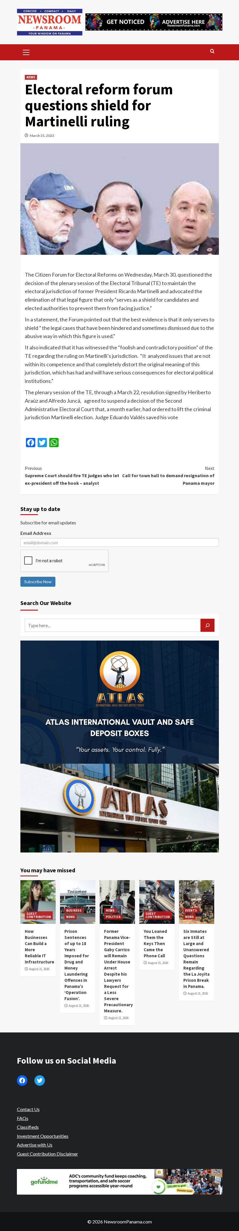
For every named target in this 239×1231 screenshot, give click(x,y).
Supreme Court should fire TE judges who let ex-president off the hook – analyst (72, 475)
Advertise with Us (34, 1144)
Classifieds (28, 1127)
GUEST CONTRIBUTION (39, 915)
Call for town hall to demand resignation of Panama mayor (168, 475)
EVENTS (191, 910)
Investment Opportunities (42, 1136)
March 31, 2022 (42, 135)
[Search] (212, 51)
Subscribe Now (38, 581)
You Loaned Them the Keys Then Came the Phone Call (155, 943)
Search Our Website (45, 602)
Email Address (35, 533)
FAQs (22, 1118)
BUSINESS (74, 910)
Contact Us (28, 1109)
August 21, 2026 (39, 969)
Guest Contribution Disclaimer (47, 1153)
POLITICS (113, 917)
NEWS (31, 77)
